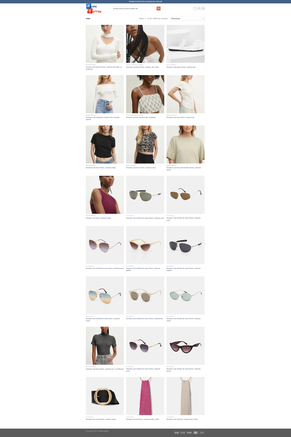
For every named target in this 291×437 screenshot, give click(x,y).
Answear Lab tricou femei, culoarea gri (180, 117)
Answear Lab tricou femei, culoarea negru (101, 168)
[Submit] (159, 8)
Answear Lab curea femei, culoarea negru (101, 419)
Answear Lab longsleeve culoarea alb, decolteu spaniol (103, 118)
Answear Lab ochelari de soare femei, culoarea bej (144, 318)
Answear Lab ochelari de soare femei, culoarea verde (103, 320)
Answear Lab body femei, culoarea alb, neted (142, 67)
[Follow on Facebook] (195, 8)
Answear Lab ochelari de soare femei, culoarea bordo (184, 370)
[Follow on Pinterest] (203, 8)
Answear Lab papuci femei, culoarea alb (181, 67)
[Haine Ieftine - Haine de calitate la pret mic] (97, 8)
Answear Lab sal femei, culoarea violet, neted (142, 419)
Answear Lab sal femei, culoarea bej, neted (182, 419)
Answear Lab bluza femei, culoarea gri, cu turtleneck (105, 369)
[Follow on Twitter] (199, 8)
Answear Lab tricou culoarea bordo (98, 218)
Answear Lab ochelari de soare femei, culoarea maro (184, 219)
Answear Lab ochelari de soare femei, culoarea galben (143, 269)
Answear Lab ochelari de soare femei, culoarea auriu (145, 218)
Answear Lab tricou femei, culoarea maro (141, 168)
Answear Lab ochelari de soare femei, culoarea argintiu (184, 269)
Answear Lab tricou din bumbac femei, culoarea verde (184, 169)
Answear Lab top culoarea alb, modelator (141, 117)
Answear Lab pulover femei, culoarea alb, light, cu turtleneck (104, 68)
